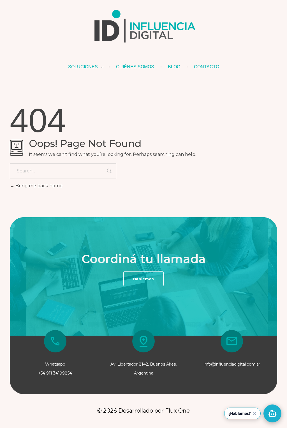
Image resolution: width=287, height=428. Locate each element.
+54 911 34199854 (55, 373)
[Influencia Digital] (143, 27)
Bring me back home (38, 185)
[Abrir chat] (272, 413)
